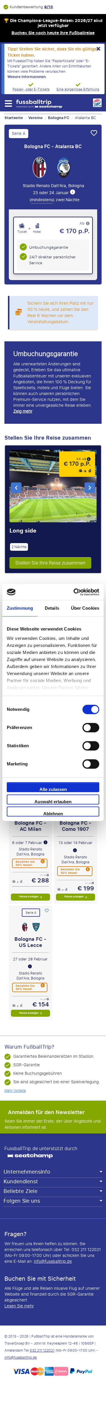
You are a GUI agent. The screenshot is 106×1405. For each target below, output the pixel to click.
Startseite (13, 117)
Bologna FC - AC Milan (30, 826)
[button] (8, 104)
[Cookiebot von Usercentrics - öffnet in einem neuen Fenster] (74, 592)
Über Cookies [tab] (85, 608)
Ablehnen (53, 813)
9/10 (48, 7)
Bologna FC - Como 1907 (75, 826)
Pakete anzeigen (29, 896)
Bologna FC (58, 117)
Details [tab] (52, 608)
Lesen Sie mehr (19, 1306)
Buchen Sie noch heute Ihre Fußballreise (53, 33)
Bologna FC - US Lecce (30, 942)
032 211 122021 (42, 1350)
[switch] (90, 727)
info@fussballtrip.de (53, 1261)
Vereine (35, 117)
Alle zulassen (53, 789)
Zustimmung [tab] (20, 608)
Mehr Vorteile (15, 1090)
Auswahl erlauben (53, 801)
